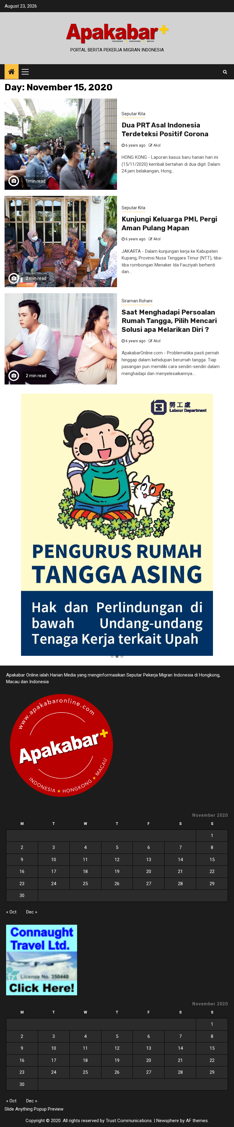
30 (22, 895)
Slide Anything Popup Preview (34, 1109)
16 (22, 871)
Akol (157, 145)
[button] (112, 657)
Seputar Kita (133, 113)
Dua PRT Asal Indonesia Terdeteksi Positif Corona (165, 129)
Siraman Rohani (137, 300)
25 (85, 883)
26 (117, 883)
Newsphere (167, 1120)
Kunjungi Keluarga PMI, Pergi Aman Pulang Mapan (169, 223)
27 (148, 883)
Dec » (31, 912)
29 (212, 883)
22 (212, 871)
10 (53, 859)
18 (85, 871)
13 (148, 859)
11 (85, 859)
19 (117, 871)
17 (53, 871)
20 (148, 871)
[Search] (225, 72)
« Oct (11, 912)
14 (180, 859)
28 (180, 883)
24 (53, 883)
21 (180, 871)
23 (22, 883)
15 (212, 859)
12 (117, 859)
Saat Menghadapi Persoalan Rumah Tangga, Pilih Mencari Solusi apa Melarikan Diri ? (169, 321)
